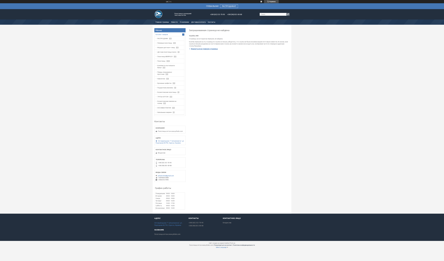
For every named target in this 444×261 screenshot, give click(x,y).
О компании (184, 22)
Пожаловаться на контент (223, 245)
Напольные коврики (164, 112)
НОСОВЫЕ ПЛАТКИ (164, 108)
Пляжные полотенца (164, 43)
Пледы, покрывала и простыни (164, 73)
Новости (174, 22)
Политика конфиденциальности (244, 245)
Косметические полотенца (166, 92)
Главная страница (162, 22)
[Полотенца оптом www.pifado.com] (163, 14)
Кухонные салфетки (164, 83)
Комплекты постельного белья (166, 66)
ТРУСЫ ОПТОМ (162, 96)
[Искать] (288, 14)
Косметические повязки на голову (166, 102)
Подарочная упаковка (165, 87)
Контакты (211, 22)
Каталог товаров (162, 34)
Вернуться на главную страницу (204, 49)
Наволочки (161, 78)
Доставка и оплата (198, 22)
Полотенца (161, 61)
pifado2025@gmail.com (166, 175)
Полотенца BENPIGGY (165, 56)
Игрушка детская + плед (166, 47)
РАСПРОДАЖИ (162, 38)
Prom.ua (232, 243)
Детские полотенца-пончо (166, 52)
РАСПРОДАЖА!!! (229, 6)
